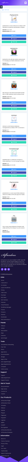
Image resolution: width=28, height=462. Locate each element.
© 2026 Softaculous (6, 274)
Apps (3, 9)
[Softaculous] (5, 2)
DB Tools (7, 9)
